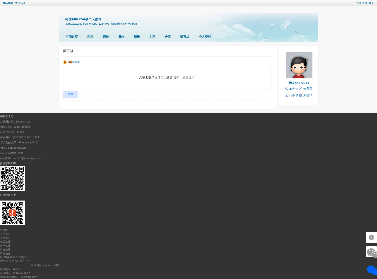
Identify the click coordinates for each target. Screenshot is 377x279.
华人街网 (8, 3)
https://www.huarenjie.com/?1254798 (87, 23)
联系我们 (5, 237)
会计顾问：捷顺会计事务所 (15, 273)
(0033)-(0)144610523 (26, 137)
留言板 (184, 36)
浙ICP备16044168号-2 (13, 257)
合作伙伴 (5, 245)
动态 (90, 36)
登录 (371, 3)
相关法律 (5, 241)
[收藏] (113, 23)
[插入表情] (65, 61)
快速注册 (361, 3)
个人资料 (205, 36)
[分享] (127, 23)
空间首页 (72, 36)
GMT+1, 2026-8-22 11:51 (15, 261)
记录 (106, 36)
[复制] (120, 23)
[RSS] (135, 23)
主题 (152, 36)
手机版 (4, 229)
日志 (121, 36)
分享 (168, 36)
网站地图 (5, 253)
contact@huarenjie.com (27, 158)
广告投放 (5, 249)
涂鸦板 (76, 61)
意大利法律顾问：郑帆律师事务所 (19, 277)
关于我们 (5, 233)
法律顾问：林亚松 (10, 269)
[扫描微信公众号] (371, 237)
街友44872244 (299, 83)
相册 (137, 36)
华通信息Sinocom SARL (45, 265)
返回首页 (20, 3)
